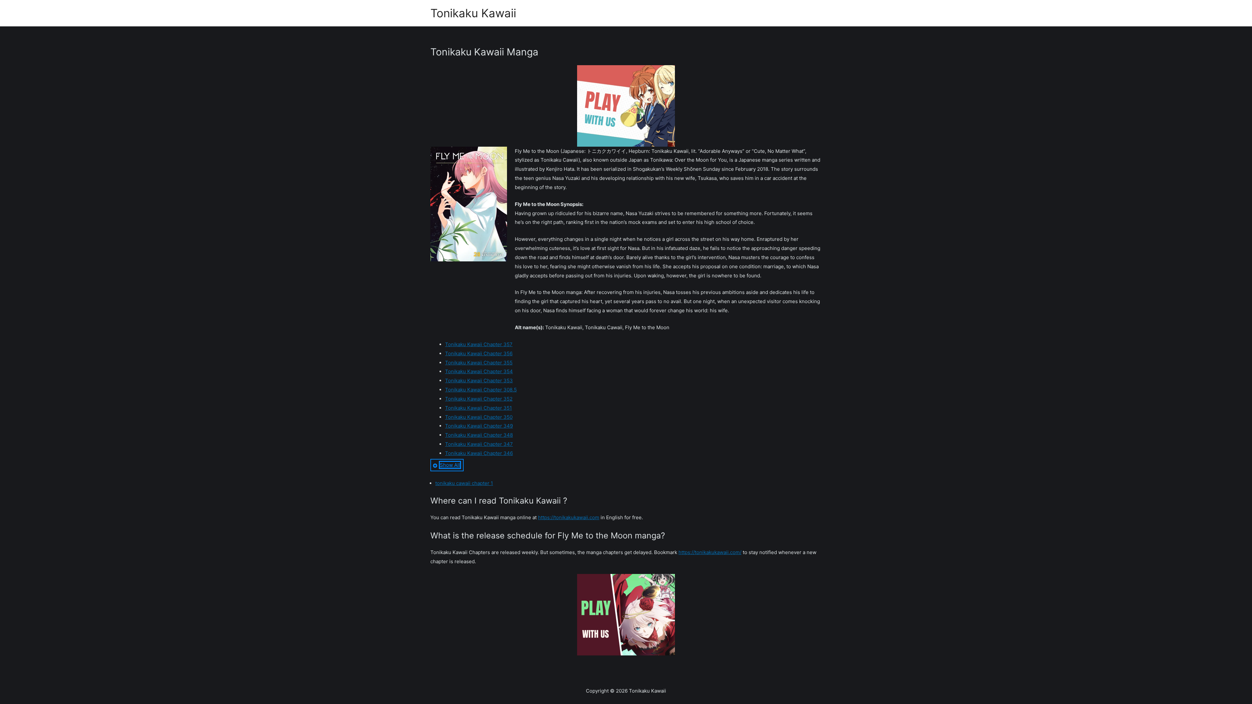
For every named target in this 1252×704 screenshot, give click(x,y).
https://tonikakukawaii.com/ (709, 552)
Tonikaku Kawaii (473, 13)
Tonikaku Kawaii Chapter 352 (479, 399)
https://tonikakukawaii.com (568, 517)
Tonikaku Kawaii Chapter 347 (479, 444)
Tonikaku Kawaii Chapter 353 (479, 380)
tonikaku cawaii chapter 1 (464, 483)
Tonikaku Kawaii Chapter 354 (479, 371)
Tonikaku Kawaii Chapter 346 (479, 453)
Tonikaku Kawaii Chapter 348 (479, 435)
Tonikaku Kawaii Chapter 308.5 (481, 390)
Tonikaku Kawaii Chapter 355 (479, 362)
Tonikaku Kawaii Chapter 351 (478, 408)
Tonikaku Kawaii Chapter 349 (479, 426)
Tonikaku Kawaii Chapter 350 (479, 417)
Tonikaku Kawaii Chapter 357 (479, 344)
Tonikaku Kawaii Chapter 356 (479, 353)
